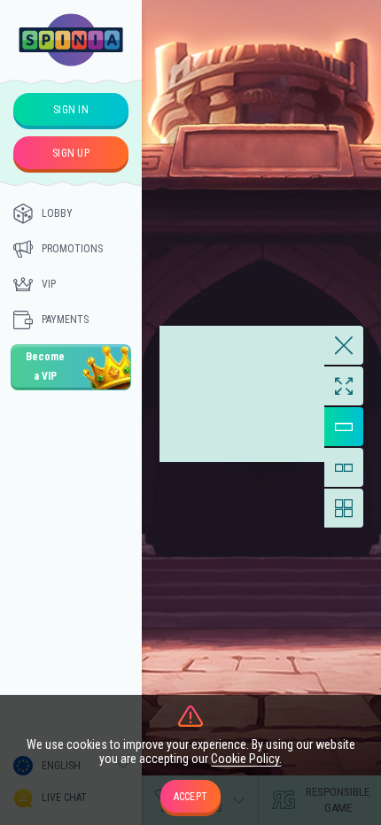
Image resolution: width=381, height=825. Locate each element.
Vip (49, 284)
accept (191, 796)
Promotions (72, 249)
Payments (65, 319)
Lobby (57, 213)
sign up (70, 153)
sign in (71, 110)
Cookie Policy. (246, 759)
